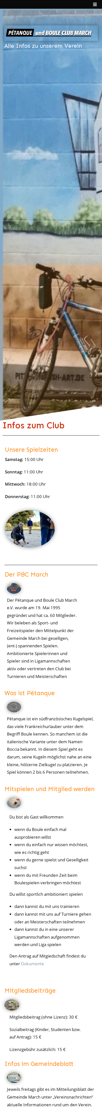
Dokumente (32, 964)
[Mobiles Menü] (95, 4)
